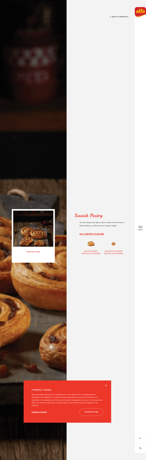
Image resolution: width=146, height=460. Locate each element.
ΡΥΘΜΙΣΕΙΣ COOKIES (39, 403)
